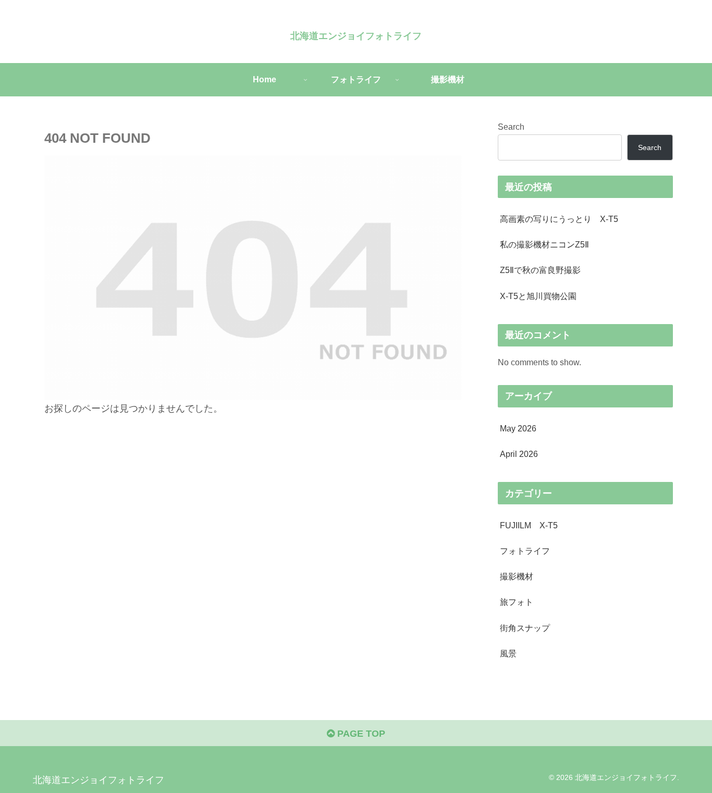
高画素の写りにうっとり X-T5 (559, 219)
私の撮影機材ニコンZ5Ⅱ (544, 244)
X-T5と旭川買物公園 (538, 296)
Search (511, 126)
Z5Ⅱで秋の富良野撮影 (540, 270)
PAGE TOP (360, 733)
